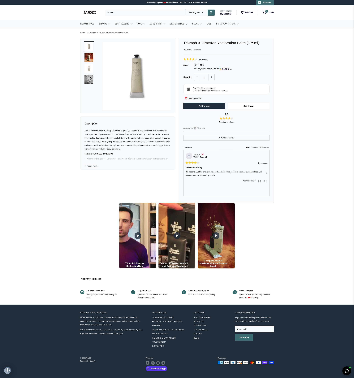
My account (225, 14)
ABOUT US (198, 321)
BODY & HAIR (156, 24)
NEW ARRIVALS (87, 24)
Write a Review (231, 139)
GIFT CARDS (158, 346)
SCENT (195, 24)
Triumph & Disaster (192, 50)
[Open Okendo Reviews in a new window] (194, 128)
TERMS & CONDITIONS (162, 317)
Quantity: (187, 77)
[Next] (266, 173)
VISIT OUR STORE (202, 317)
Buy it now (249, 106)
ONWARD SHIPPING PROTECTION (168, 330)
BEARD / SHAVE (177, 24)
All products (92, 33)
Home (82, 33)
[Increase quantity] (211, 77)
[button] (226, 59)
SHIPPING (156, 325)
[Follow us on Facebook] (147, 363)
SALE (209, 24)
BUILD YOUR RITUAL (225, 24)
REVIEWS (198, 334)
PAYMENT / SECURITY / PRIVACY (167, 321)
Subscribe (267, 3)
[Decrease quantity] (197, 77)
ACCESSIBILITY (159, 342)
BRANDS (103, 24)
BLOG (196, 338)
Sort (248, 147)
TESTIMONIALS (201, 330)
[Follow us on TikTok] (163, 363)
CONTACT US (200, 325)
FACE (139, 24)
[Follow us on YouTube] (158, 363)
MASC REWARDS (160, 334)
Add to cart (204, 106)
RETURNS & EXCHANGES (164, 338)
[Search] (211, 13)
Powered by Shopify (87, 361)
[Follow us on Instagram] (153, 363)
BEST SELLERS (122, 24)
